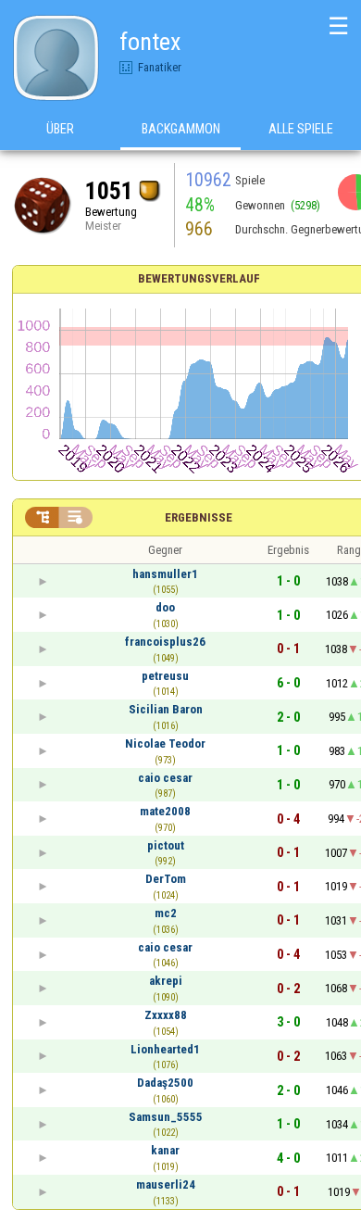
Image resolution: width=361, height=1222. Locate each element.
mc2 (166, 913)
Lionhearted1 (165, 1049)
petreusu (165, 676)
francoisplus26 (165, 642)
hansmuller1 (165, 574)
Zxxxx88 (165, 1015)
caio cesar (165, 778)
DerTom (165, 879)
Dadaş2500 (165, 1083)
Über (60, 128)
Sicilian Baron (166, 709)
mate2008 (165, 811)
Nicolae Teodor (165, 743)
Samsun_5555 (166, 1117)
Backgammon (181, 128)
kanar (165, 1150)
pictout (165, 845)
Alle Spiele (300, 128)
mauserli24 (165, 1184)
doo (165, 607)
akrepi (165, 981)
